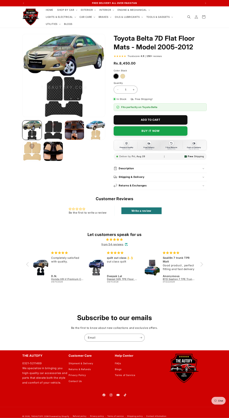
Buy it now (150, 131)
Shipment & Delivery (81, 363)
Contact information (156, 416)
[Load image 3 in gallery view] (74, 130)
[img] (114, 239)
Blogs (118, 369)
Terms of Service (125, 375)
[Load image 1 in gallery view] (32, 130)
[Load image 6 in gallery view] (53, 151)
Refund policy (80, 416)
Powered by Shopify (59, 416)
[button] (67, 9)
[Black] (116, 76)
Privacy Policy (77, 375)
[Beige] (122, 76)
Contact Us (75, 381)
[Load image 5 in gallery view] (32, 151)
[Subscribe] (141, 338)
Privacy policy (97, 416)
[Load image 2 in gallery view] (53, 130)
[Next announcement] (205, 3)
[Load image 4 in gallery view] (95, 130)
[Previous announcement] (23, 3)
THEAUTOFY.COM (40, 416)
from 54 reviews (112, 244)
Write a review (141, 210)
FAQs (118, 363)
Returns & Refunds (80, 369)
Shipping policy (135, 416)
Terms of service (115, 416)
